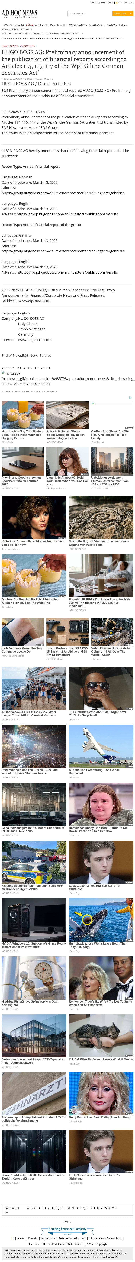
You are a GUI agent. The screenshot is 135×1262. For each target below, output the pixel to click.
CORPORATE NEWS (51, 33)
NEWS (5, 24)
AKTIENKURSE (17, 24)
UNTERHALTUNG (78, 24)
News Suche (120, 13)
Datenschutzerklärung (72, 1238)
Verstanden (108, 1256)
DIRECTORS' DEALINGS (69, 33)
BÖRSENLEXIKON (106, 3)
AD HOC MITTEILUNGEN (12, 33)
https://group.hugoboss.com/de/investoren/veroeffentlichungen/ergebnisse (63, 193)
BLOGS (93, 3)
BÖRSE (29, 24)
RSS (119, 3)
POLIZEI (123, 24)
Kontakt (32, 1238)
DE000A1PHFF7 (27, 46)
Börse (40, 38)
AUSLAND (112, 24)
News (21, 1238)
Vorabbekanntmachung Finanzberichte (66, 38)
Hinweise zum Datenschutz (105, 1238)
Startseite (30, 38)
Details (96, 1256)
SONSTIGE (26, 29)
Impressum (48, 1238)
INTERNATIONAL (10, 29)
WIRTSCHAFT (42, 24)
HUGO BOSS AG (10, 46)
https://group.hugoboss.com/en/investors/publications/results (67, 214)
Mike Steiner (75, 1244)
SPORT (64, 24)
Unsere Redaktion (53, 1244)
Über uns (33, 1244)
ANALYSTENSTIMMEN (32, 33)
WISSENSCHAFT (97, 24)
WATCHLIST (128, 3)
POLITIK (54, 24)
